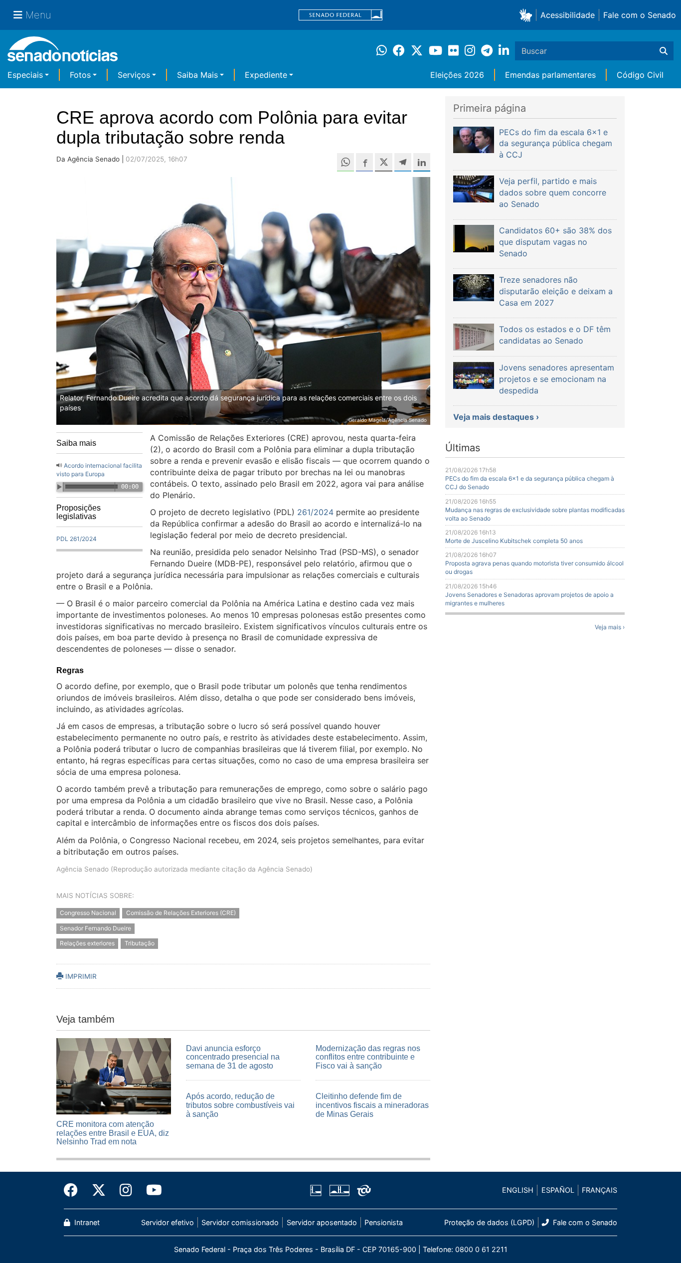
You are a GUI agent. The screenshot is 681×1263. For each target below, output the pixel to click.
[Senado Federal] (340, 15)
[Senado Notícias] (62, 52)
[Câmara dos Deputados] (316, 1189)
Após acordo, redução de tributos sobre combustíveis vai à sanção (240, 1105)
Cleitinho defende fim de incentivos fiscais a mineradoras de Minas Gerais (372, 1105)
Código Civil (640, 75)
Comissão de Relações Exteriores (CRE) (181, 912)
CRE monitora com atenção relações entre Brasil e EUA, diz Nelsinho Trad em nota (112, 1133)
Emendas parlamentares (550, 75)
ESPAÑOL (557, 1190)
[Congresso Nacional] (339, 1189)
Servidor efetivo (167, 1222)
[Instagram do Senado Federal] (126, 1190)
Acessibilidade (567, 15)
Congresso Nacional (88, 912)
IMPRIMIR (80, 976)
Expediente (266, 75)
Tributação (140, 943)
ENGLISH (517, 1190)
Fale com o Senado (639, 15)
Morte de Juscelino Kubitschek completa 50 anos (514, 540)
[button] (527, 14)
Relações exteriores (87, 943)
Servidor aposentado (322, 1222)
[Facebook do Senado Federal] (74, 1190)
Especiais (25, 75)
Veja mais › (610, 627)
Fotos (80, 75)
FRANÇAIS (599, 1190)
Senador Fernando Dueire (95, 928)
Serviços (134, 75)
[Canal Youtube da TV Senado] (150, 1190)
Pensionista (383, 1222)
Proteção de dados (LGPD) (489, 1222)
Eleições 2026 (457, 75)
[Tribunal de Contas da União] (364, 1189)
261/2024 (315, 512)
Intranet (86, 1222)
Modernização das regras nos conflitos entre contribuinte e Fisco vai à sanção (368, 1057)
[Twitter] (99, 1190)
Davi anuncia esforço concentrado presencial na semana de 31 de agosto (233, 1057)
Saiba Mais (197, 75)
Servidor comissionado (240, 1222)
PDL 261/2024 (76, 538)
